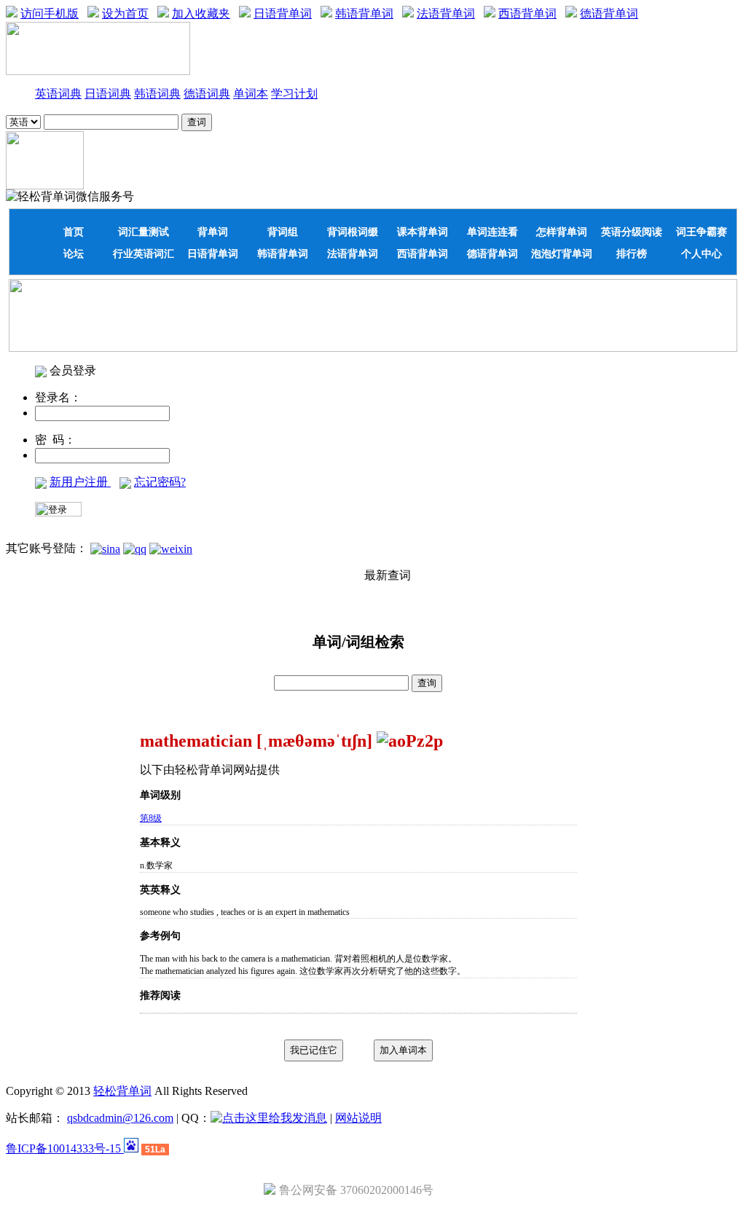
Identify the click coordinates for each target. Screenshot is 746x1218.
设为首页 (125, 13)
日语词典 (108, 93)
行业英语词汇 (143, 253)
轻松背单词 (122, 1091)
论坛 (73, 253)
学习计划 (294, 93)
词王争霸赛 (701, 231)
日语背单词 (283, 13)
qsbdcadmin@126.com (120, 1118)
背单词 (212, 231)
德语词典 (207, 93)
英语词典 (58, 93)
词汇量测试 (143, 231)
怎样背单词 (561, 231)
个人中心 (701, 253)
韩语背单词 (364, 13)
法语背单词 (446, 13)
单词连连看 (492, 231)
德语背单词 (609, 13)
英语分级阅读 (631, 231)
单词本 (250, 93)
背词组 (282, 231)
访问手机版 (49, 13)
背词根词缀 (352, 231)
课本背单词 (422, 231)
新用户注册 (80, 482)
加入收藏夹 (201, 13)
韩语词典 (157, 93)
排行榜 (631, 253)
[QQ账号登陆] (134, 548)
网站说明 (358, 1118)
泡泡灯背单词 (561, 253)
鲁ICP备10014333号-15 (65, 1148)
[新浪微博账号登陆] (105, 548)
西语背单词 (527, 13)
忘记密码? (160, 482)
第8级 (151, 818)
